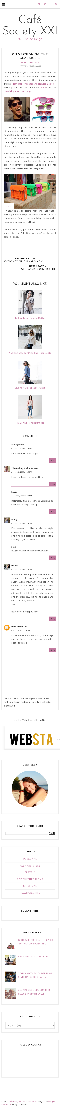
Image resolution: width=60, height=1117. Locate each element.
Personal (30, 858)
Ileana (14, 565)
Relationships (30, 892)
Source (9, 206)
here (43, 87)
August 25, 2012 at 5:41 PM (21, 569)
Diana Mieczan (19, 626)
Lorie (14, 491)
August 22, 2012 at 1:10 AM (21, 448)
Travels (30, 872)
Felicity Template (30, 1101)
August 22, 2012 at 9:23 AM (21, 496)
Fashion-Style (30, 62)
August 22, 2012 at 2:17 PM (21, 523)
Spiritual (30, 886)
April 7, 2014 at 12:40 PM (20, 630)
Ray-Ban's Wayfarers (25, 83)
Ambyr (14, 519)
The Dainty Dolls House (24, 468)
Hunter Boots (46, 83)
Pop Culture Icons (30, 879)
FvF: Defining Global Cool (33, 956)
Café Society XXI (30, 25)
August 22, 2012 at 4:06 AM (21, 472)
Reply (53, 460)
